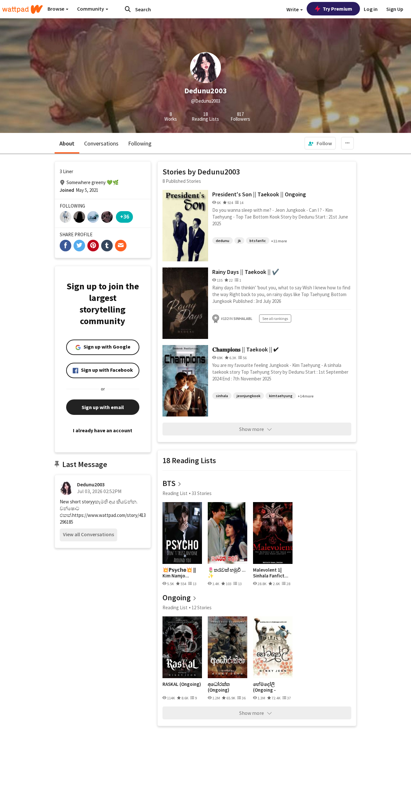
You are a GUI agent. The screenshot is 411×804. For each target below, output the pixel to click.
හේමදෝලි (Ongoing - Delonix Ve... (266, 687)
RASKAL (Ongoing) (181, 684)
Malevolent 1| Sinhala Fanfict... (270, 572)
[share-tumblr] (107, 245)
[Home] (22, 9)
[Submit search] (128, 9)
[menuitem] (320, 143)
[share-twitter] (79, 245)
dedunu (222, 240)
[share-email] (121, 245)
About (66, 143)
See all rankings (275, 318)
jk (239, 240)
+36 (124, 216)
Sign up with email (103, 407)
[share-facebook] (65, 245)
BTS (169, 483)
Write (293, 9)
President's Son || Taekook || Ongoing (259, 194)
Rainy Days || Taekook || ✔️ (245, 272)
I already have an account (102, 430)
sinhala (222, 395)
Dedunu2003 (91, 484)
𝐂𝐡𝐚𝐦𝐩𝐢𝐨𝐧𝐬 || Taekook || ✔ (245, 349)
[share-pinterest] (93, 245)
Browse (56, 8)
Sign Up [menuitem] (394, 9)
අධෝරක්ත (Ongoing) (219, 687)
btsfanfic (257, 240)
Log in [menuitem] (371, 9)
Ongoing (176, 598)
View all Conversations (88, 534)
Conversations (101, 143)
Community (91, 8)
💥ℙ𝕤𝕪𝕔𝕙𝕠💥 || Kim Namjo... (179, 572)
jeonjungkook (248, 395)
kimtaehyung (281, 395)
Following (140, 143)
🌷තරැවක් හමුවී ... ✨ (227, 572)
